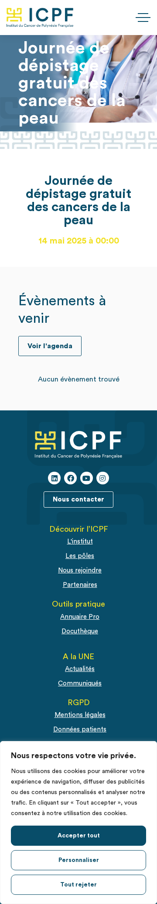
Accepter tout (79, 836)
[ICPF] (40, 18)
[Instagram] (102, 478)
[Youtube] (86, 478)
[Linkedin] (54, 478)
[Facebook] (70, 478)
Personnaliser (78, 860)
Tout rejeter (78, 885)
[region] (78, 822)
